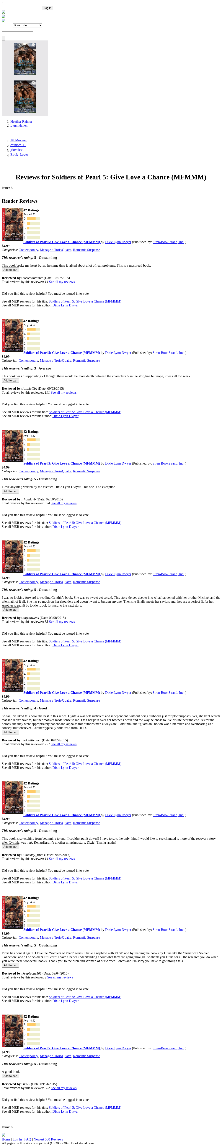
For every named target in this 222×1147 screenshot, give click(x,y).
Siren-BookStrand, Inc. (168, 242)
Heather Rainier (21, 121)
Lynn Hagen (19, 125)
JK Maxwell (18, 140)
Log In (18, 1139)
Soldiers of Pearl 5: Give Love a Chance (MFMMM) (85, 301)
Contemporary (28, 250)
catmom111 (18, 145)
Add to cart (10, 269)
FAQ (28, 1139)
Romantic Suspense (86, 250)
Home (6, 1139)
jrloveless (16, 150)
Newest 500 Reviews (48, 1139)
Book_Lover (19, 154)
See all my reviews (62, 282)
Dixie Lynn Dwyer (118, 242)
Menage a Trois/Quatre (55, 250)
